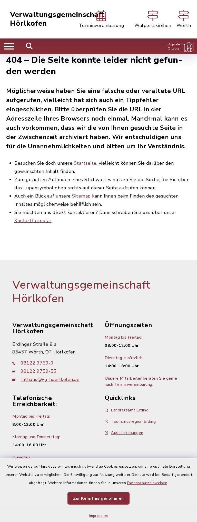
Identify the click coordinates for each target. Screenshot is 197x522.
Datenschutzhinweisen (147, 482)
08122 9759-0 (37, 363)
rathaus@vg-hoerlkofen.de (50, 379)
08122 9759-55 (38, 371)
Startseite (85, 163)
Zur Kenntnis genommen (98, 498)
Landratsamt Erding (130, 410)
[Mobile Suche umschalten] (29, 46)
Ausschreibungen (127, 433)
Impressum (98, 515)
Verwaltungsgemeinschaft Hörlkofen (57, 19)
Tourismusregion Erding (133, 421)
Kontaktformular (33, 221)
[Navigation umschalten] (9, 46)
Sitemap (81, 196)
